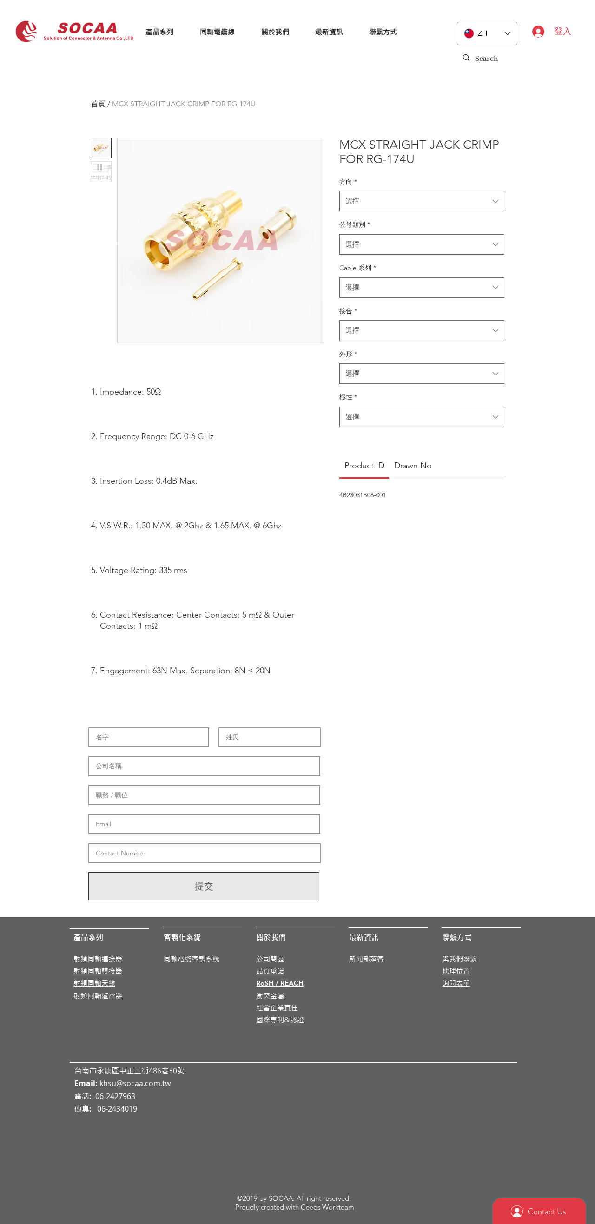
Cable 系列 (357, 267)
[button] (159, 32)
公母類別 (354, 224)
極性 (348, 397)
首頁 (98, 103)
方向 (348, 182)
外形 (348, 354)
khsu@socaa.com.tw (135, 1083)
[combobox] (421, 201)
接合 (348, 311)
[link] (364, 466)
